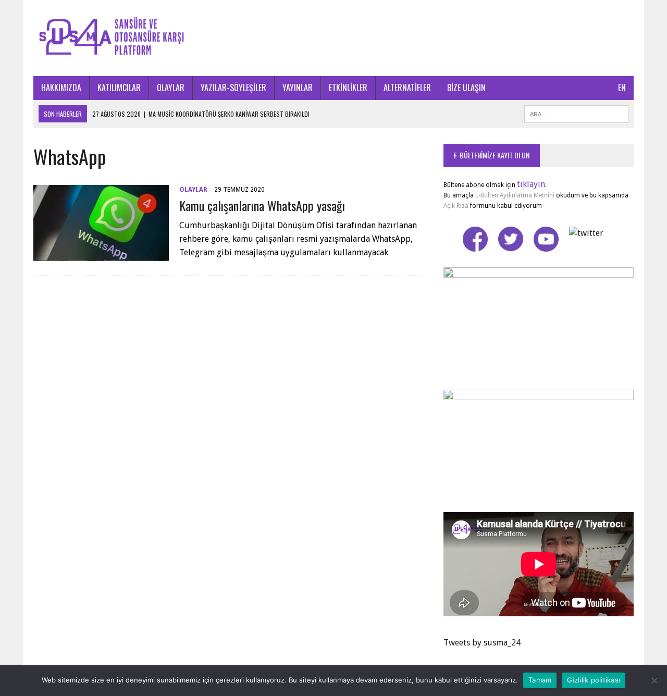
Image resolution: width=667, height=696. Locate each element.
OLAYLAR (170, 87)
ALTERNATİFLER (407, 87)
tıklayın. (532, 184)
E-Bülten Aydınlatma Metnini (514, 195)
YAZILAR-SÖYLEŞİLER (233, 87)
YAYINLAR (297, 87)
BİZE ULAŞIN (466, 87)
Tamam (539, 680)
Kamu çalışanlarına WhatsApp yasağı (262, 205)
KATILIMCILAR (119, 87)
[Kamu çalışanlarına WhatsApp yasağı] (101, 254)
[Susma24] (333, 38)
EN (622, 87)
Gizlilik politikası (593, 680)
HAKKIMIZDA (61, 87)
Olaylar (193, 189)
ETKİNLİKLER (348, 87)
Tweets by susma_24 (482, 643)
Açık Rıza (455, 205)
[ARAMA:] (576, 112)
